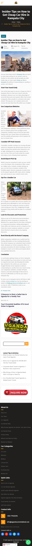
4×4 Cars (3, 451)
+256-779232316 (12, 516)
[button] (28, 542)
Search (27, 344)
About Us (4, 412)
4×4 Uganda (4, 420)
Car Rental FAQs (5, 424)
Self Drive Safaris (6, 505)
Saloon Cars (4, 466)
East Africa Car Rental (7, 494)
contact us (13, 281)
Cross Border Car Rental (8, 501)
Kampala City (21, 74)
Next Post (3, 300)
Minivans (3, 455)
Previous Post (6, 290)
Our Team (4, 416)
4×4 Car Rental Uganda (8, 487)
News (18, 22)
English (7, 544)
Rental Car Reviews (6, 442)
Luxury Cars (4, 462)
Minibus (3, 459)
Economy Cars (5, 470)
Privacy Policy (5, 434)
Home (13, 22)
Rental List (4, 473)
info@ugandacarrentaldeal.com (16, 283)
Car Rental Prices (6, 431)
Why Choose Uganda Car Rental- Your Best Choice (16, 427)
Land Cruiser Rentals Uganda (10, 490)
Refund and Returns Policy (9, 438)
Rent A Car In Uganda (7, 483)
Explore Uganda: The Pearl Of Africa (11, 498)
